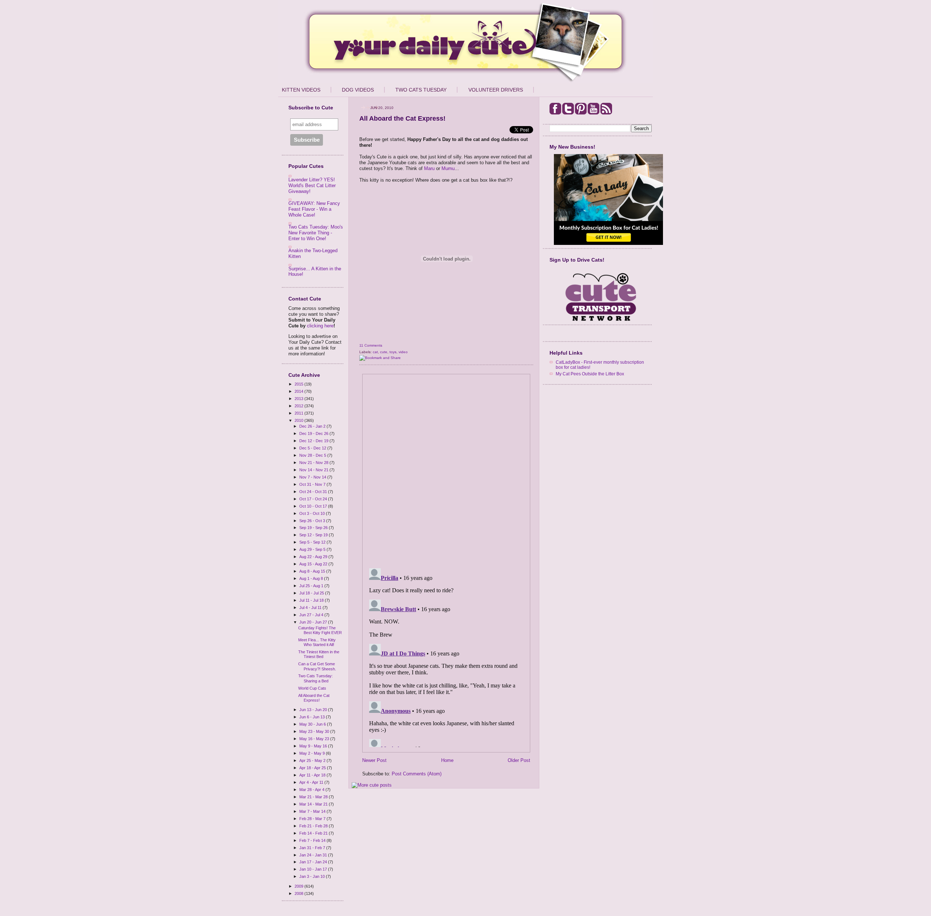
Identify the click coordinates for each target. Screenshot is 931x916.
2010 (299, 420)
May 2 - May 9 (312, 753)
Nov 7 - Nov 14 (313, 477)
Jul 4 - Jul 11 (311, 607)
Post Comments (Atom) (416, 773)
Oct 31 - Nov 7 (313, 484)
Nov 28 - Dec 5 (313, 455)
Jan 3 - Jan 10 (312, 876)
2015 (299, 384)
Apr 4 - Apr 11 (311, 782)
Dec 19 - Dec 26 (314, 433)
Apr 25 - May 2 (313, 760)
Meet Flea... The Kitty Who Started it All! (317, 642)
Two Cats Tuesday (421, 90)
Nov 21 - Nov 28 (314, 462)
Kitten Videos (301, 90)
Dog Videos (358, 90)
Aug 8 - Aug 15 (312, 571)
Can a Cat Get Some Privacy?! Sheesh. (317, 666)
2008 (299, 893)
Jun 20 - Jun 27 (313, 622)
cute (383, 352)
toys (392, 352)
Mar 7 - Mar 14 (313, 811)
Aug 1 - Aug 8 (311, 578)
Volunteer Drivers (495, 90)
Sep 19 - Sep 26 (314, 527)
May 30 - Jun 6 (313, 724)
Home (447, 760)
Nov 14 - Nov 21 (314, 470)
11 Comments (370, 345)
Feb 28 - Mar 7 (313, 818)
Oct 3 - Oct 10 (312, 513)
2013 (299, 398)
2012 (299, 406)
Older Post (519, 760)
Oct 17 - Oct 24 (313, 499)
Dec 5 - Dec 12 (313, 448)
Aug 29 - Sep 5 (313, 549)
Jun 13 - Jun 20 (313, 709)
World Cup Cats (312, 688)
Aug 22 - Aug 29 (313, 556)
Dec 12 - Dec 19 (314, 441)
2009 (299, 886)
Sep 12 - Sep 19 (314, 535)
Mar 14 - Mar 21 (314, 804)
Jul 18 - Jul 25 (312, 593)
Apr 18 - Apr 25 (313, 768)
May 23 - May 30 (314, 731)
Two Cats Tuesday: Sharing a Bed (315, 678)
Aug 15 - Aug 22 (313, 564)
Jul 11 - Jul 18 (312, 600)
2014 (299, 391)
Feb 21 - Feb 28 (314, 826)
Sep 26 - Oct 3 (312, 520)
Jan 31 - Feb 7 (312, 848)
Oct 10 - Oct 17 (313, 506)
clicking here (320, 325)
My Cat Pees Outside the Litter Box (590, 373)
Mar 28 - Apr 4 (312, 789)
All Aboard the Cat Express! (313, 697)
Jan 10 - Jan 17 (313, 869)
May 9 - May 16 (313, 746)
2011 (299, 413)
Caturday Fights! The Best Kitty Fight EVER (320, 630)
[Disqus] (446, 469)
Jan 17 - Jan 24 (313, 862)
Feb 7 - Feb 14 (313, 840)
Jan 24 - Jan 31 (313, 855)
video (403, 352)
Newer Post (374, 760)
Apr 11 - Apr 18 (313, 775)
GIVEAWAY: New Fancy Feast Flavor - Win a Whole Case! (314, 209)
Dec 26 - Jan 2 (313, 426)
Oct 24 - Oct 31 (313, 491)
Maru (429, 168)
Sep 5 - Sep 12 (313, 542)
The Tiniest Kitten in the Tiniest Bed (318, 654)
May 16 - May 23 (314, 739)
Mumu (448, 168)
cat (375, 352)
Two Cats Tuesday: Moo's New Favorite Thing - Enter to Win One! (315, 232)
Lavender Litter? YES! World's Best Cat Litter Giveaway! (312, 185)
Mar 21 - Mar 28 (314, 797)
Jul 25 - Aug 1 (311, 586)
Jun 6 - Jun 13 (312, 717)
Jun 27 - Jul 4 (311, 615)
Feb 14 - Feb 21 (314, 833)
